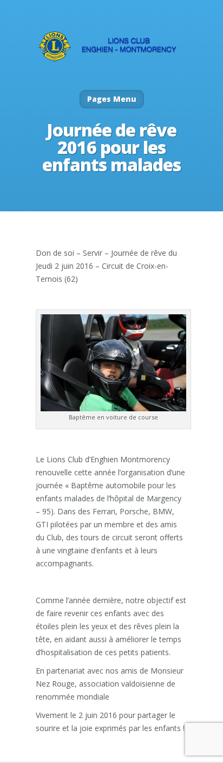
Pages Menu (111, 99)
